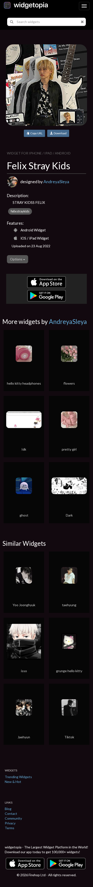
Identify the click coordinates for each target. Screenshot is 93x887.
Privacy (10, 823)
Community (13, 818)
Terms (9, 828)
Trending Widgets (18, 777)
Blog (8, 809)
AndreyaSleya (56, 181)
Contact (11, 813)
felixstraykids (20, 211)
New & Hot (13, 782)
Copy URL (35, 133)
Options (16, 259)
